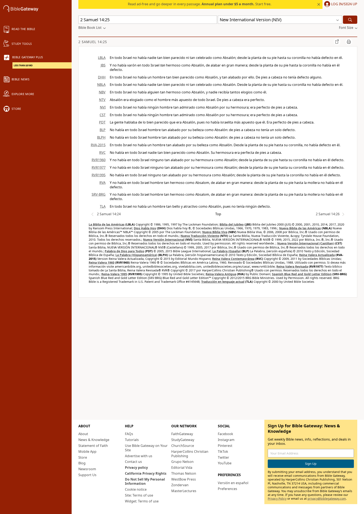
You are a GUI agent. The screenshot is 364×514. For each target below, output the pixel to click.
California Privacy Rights (145, 473)
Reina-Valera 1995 (114, 274)
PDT (102, 122)
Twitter (223, 457)
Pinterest (225, 445)
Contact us (133, 461)
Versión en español (233, 483)
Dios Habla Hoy (145, 228)
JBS (103, 65)
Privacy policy (136, 467)
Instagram (226, 439)
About (83, 434)
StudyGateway (182, 439)
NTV (102, 99)
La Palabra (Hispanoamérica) (136, 255)
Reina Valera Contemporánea (233, 259)
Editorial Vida (181, 467)
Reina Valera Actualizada (317, 255)
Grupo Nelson (182, 461)
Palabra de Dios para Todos (124, 251)
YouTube (225, 463)
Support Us (87, 475)
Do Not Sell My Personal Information (145, 481)
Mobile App (87, 451)
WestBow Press (183, 479)
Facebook (225, 434)
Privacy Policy (277, 499)
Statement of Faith (93, 445)
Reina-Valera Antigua (221, 274)
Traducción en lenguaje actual (222, 282)
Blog (82, 463)
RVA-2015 (98, 145)
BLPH (101, 137)
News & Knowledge (93, 439)
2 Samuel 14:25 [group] (92, 42)
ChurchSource (182, 445)
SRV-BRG (99, 194)
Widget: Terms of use (142, 501)
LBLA (102, 57)
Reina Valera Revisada (292, 266)
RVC (102, 152)
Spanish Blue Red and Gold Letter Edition (302, 274)
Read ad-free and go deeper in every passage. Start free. (199, 4)
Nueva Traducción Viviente (200, 236)
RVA (102, 182)
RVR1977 (99, 167)
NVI (103, 107)
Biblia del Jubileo (231, 224)
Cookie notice (136, 489)
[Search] (350, 20)
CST (103, 115)
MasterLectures (183, 491)
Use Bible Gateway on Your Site (146, 447)
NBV (102, 92)
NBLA (101, 84)
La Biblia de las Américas (106, 224)
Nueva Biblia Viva (214, 232)
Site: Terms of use (139, 495)
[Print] (348, 41)
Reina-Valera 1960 (101, 262)
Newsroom (87, 469)
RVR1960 (99, 160)
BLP (103, 130)
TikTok (223, 451)
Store (82, 457)
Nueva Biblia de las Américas (300, 228)
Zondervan (180, 485)
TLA (103, 206)
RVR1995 (99, 175)
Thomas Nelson (183, 473)
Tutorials (132, 439)
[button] (340, 4)
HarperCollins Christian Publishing (189, 453)
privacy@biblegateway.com (327, 499)
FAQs (129, 434)
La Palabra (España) (226, 251)
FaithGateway (182, 434)
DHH (102, 77)
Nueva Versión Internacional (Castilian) (305, 243)
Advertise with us (138, 456)
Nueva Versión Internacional (163, 240)
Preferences (227, 488)
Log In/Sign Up (344, 4)
